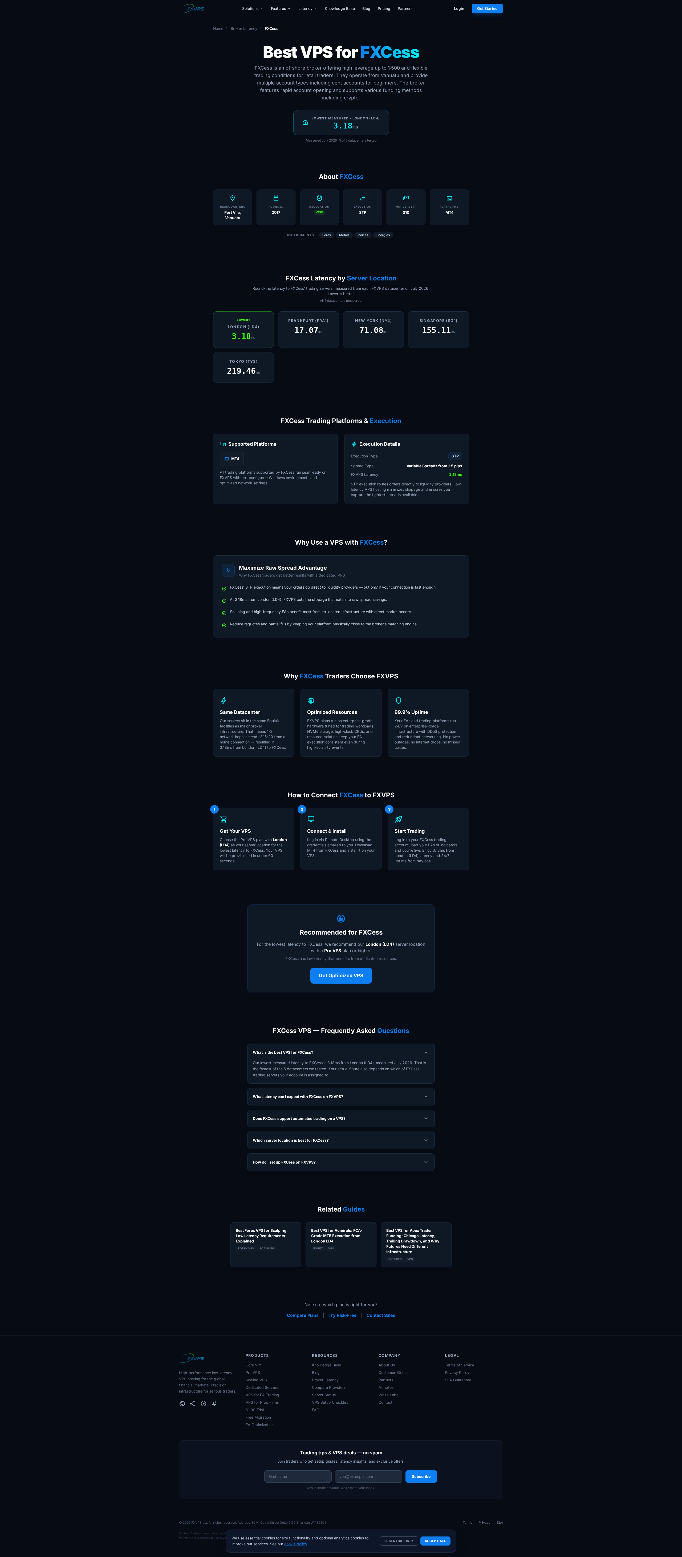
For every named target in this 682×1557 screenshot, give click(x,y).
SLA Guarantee (458, 1380)
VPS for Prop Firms (262, 1402)
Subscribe (421, 1476)
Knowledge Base (340, 8)
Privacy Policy (457, 1372)
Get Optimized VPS (341, 975)
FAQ (315, 1409)
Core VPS (254, 1365)
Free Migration (258, 1417)
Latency (307, 8)
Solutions (252, 8)
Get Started (487, 8)
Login (459, 8)
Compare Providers (329, 1387)
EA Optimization (260, 1424)
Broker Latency (244, 28)
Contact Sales (381, 1315)
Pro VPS (253, 1372)
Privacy (484, 1522)
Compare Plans (303, 1315)
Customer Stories (393, 1372)
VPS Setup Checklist (330, 1402)
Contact (385, 1402)
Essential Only (399, 1541)
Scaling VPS (256, 1380)
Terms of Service (459, 1365)
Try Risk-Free (342, 1315)
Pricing (384, 8)
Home (218, 28)
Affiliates (386, 1387)
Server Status (324, 1395)
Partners (405, 8)
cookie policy (295, 1544)
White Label (389, 1395)
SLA (500, 1522)
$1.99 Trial (255, 1409)
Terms (467, 1522)
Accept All (435, 1541)
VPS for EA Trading (262, 1395)
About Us (387, 1365)
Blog (366, 8)
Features (281, 8)
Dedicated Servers (262, 1387)
